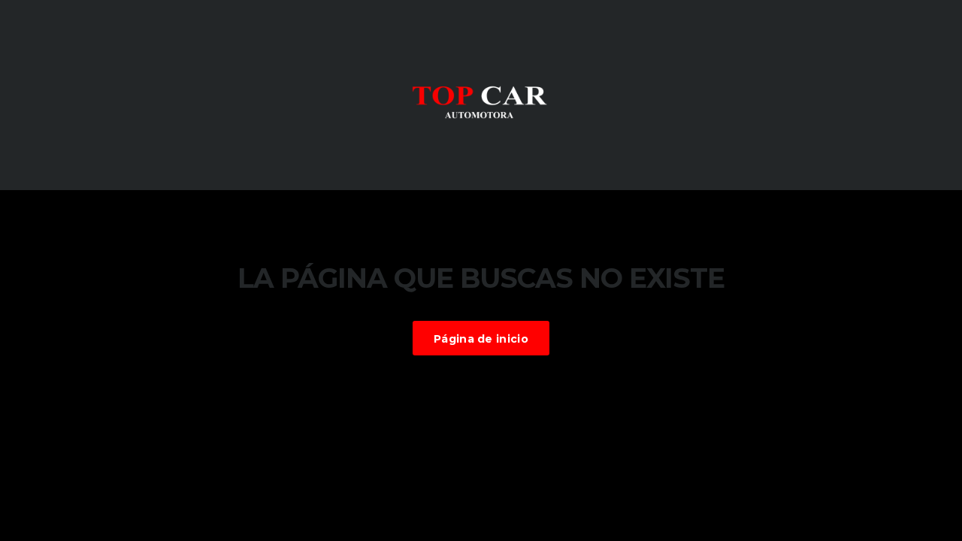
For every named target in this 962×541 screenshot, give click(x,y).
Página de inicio (481, 339)
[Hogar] (481, 94)
